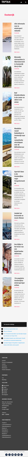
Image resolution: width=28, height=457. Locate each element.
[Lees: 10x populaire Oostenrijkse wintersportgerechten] (7, 292)
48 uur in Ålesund (8, 331)
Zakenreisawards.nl (6, 437)
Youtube (5, 392)
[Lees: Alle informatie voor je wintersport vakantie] (7, 37)
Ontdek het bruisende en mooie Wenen (19, 215)
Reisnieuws (4, 367)
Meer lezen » (17, 52)
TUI (3, 378)
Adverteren (4, 366)
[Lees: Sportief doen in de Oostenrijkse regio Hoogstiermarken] (7, 189)
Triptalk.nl (4, 422)
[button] (21, 2)
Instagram (5, 394)
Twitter (4, 387)
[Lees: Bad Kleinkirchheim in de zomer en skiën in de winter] (7, 107)
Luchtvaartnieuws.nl (6, 424)
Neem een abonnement (7, 402)
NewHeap (4, 379)
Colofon (4, 364)
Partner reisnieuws (6, 369)
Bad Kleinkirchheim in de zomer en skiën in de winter (19, 97)
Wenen (15, 220)
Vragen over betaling (6, 403)
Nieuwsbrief (6, 385)
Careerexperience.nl (6, 435)
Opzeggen (4, 407)
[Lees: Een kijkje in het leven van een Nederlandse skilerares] (7, 258)
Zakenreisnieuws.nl (6, 426)
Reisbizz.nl (4, 428)
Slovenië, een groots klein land (11, 329)
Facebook (5, 389)
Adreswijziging (5, 405)
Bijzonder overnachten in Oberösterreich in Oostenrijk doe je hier (19, 61)
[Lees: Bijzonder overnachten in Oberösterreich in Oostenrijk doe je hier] (7, 72)
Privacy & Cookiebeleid (7, 362)
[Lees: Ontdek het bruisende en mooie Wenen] (7, 225)
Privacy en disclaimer (19, 451)
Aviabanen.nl (5, 431)
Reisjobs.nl (4, 433)
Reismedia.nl (5, 430)
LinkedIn (5, 391)
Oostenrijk (16, 33)
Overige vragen (5, 409)
